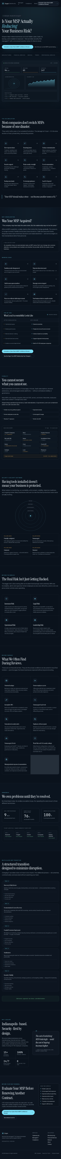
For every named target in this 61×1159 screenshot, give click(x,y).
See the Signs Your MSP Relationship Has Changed (18, 356)
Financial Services (52, 1137)
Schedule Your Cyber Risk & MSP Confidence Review (18, 1112)
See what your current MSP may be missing (46, 47)
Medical (50, 1140)
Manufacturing (51, 1135)
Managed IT (20, 3)
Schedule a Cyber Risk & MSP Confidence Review (17, 47)
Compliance (29, 3)
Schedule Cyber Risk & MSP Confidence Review (48, 3)
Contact (50, 1144)
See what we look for (9, 1117)
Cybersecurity (12, 3)
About (35, 3)
